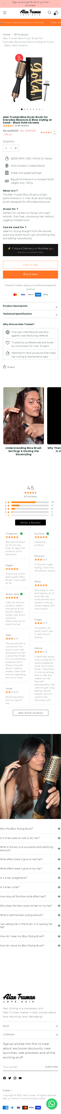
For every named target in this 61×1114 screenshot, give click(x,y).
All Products (21, 34)
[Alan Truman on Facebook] (5, 1078)
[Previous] (4, 4)
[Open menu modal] (4, 12)
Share (11, 366)
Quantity (8, 141)
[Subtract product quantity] (16, 148)
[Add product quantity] (6, 148)
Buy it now (30, 274)
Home (6, 34)
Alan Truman (29, 1095)
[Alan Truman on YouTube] (20, 1078)
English (6, 1090)
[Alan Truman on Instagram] (15, 1078)
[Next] (56, 4)
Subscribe (51, 1067)
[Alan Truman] (30, 12)
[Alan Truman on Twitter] (10, 1078)
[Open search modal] (49, 12)
